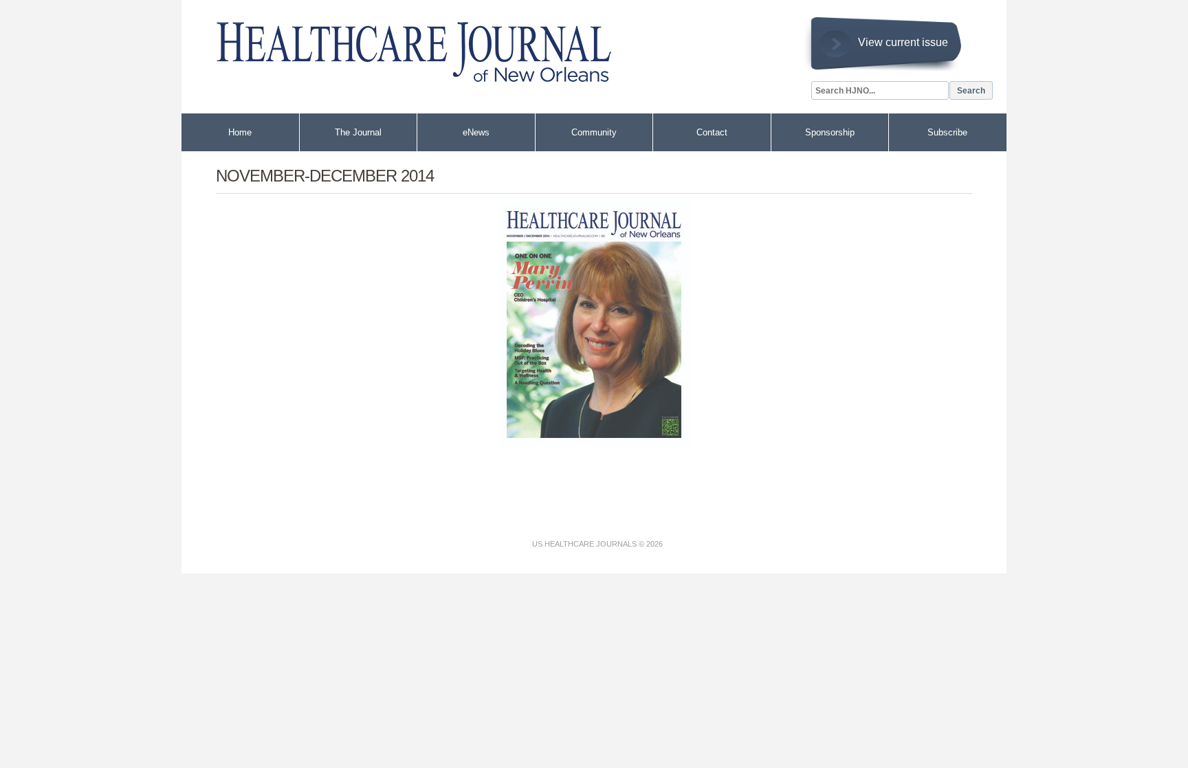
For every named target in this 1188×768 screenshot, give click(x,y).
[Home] (402, 45)
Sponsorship (830, 132)
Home (240, 132)
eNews (476, 132)
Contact (711, 132)
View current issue (903, 42)
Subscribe (947, 132)
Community (594, 132)
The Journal (358, 132)
